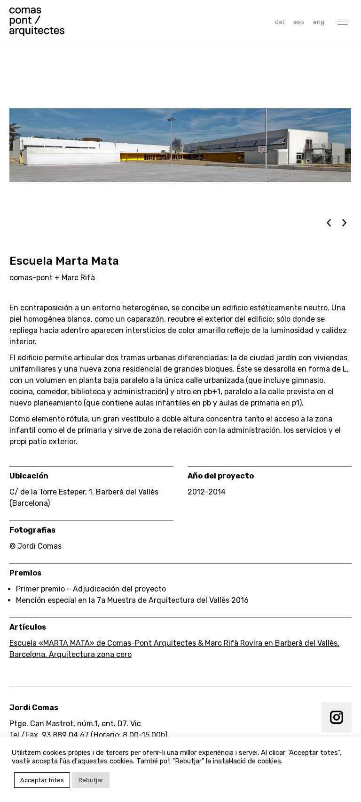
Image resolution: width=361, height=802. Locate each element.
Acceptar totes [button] (42, 780)
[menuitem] (279, 22)
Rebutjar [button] (90, 780)
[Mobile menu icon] (343, 22)
